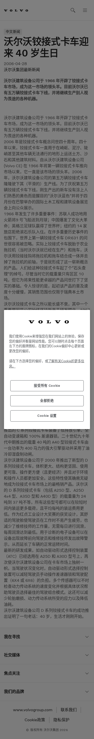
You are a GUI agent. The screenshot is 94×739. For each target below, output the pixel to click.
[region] (47, 369)
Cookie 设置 (47, 416)
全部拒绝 (47, 401)
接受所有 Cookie (47, 386)
